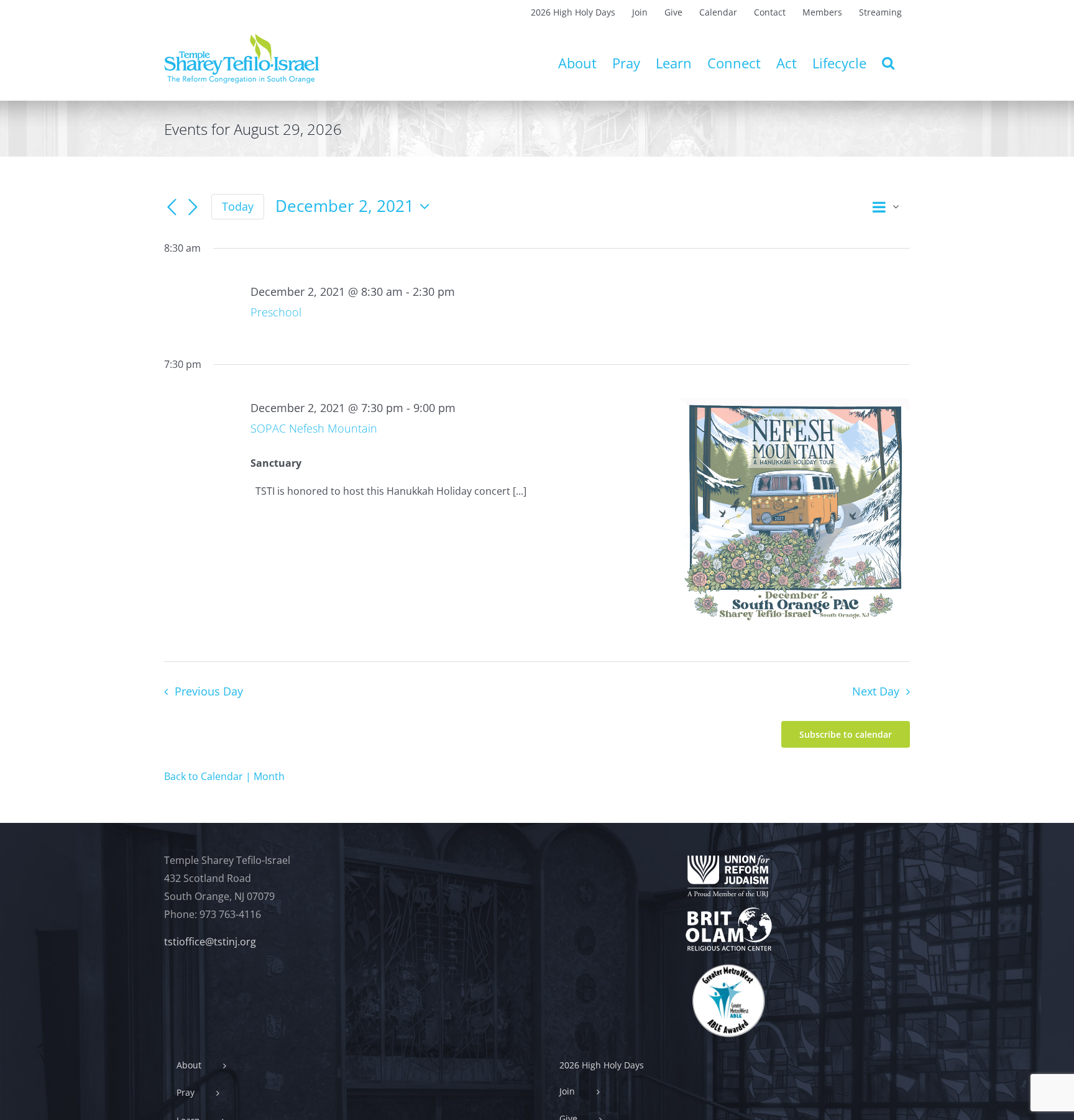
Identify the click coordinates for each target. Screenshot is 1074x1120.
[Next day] (192, 207)
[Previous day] (171, 207)
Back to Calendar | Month (224, 776)
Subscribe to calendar (845, 734)
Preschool (275, 312)
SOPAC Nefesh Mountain (313, 428)
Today (238, 206)
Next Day (875, 691)
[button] (888, 62)
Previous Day (208, 691)
